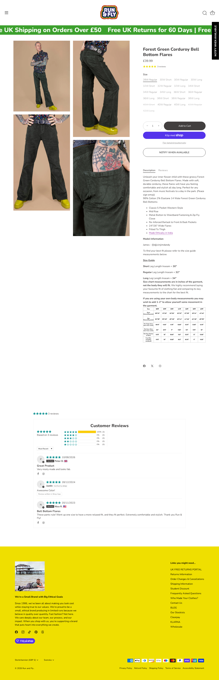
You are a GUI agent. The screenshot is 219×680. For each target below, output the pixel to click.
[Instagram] (22, 632)
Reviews (163, 170)
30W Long (196, 79)
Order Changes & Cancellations (187, 579)
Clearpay (175, 617)
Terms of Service (173, 668)
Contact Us (176, 602)
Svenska (48, 660)
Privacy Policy (125, 668)
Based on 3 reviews (47, 435)
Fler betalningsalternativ (174, 142)
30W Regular (181, 79)
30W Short (165, 79)
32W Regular (164, 86)
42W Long (148, 110)
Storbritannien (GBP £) (25, 660)
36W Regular (195, 92)
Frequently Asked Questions (185, 593)
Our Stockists (177, 612)
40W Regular (164, 104)
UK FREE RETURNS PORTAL (186, 569)
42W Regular (195, 104)
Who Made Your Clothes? (184, 598)
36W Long (148, 98)
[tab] (150, 170)
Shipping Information (181, 583)
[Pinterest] (36, 632)
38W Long (193, 98)
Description (149, 170)
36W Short (179, 92)
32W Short (149, 86)
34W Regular (150, 92)
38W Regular (178, 98)
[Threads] (42, 632)
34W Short (194, 86)
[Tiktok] (29, 632)
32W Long (179, 86)
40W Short (149, 104)
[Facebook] (16, 632)
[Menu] (6, 12)
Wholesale (176, 626)
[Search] (204, 13)
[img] (53, 457)
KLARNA (175, 622)
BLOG (173, 607)
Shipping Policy (156, 668)
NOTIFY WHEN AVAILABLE (174, 152)
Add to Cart (184, 126)
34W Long (165, 92)
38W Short (163, 98)
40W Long (179, 104)
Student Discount (179, 588)
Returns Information (181, 574)
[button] (40, 413)
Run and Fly (28, 668)
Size (145, 74)
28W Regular (150, 79)
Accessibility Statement (193, 668)
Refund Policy (140, 668)
